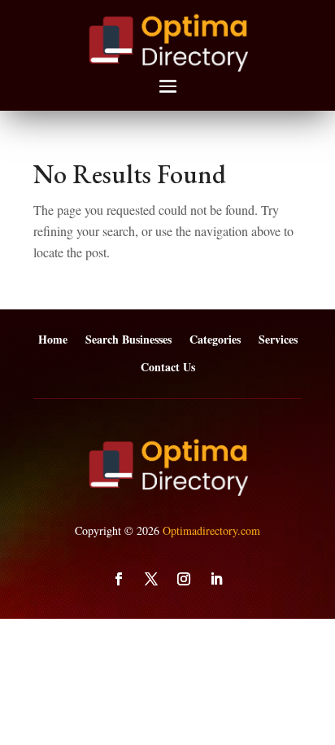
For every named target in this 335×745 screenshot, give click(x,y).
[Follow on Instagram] (184, 579)
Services (278, 340)
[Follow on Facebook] (119, 579)
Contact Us (168, 367)
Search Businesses (128, 340)
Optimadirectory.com (211, 530)
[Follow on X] (151, 579)
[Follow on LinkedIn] (216, 579)
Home (52, 340)
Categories (215, 340)
